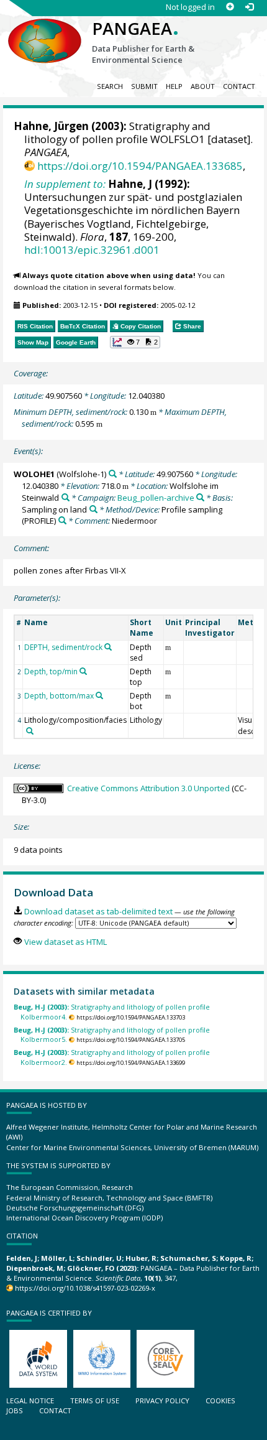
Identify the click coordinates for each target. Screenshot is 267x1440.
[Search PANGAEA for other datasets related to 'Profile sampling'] (62, 520)
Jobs (14, 1410)
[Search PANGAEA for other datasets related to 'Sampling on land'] (93, 509)
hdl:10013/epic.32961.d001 (92, 250)
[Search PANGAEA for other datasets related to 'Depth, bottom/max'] (99, 695)
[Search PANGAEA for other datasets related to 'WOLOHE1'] (113, 474)
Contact (239, 86)
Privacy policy (162, 1400)
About (203, 86)
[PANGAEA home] (44, 30)
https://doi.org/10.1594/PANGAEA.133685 (140, 166)
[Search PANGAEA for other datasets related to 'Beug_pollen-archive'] (200, 497)
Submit (144, 86)
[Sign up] (230, 7)
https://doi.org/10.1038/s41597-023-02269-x (85, 1288)
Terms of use (94, 1400)
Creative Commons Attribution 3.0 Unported (148, 788)
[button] (135, 342)
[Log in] (249, 7)
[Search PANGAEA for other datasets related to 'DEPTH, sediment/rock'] (108, 647)
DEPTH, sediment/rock (63, 647)
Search (110, 86)
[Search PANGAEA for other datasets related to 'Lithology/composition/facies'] (30, 731)
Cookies (220, 1400)
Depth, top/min (51, 671)
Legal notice (30, 1400)
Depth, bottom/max (59, 695)
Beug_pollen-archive (155, 497)
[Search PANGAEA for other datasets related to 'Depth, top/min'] (83, 671)
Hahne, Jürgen (51, 126)
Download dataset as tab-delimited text (98, 911)
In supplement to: (65, 184)
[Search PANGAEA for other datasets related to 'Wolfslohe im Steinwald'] (65, 497)
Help (174, 86)
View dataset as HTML (65, 941)
